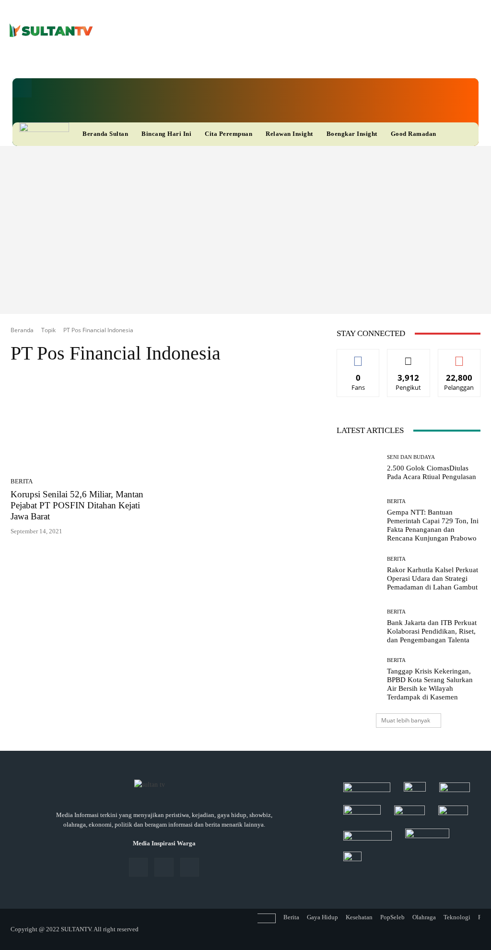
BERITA (22, 481)
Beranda (22, 330)
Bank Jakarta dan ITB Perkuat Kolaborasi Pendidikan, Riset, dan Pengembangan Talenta (432, 631)
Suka (358, 356)
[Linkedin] (201, 60)
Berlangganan (461, 356)
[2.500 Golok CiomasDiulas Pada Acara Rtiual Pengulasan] (358, 467)
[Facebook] (186, 60)
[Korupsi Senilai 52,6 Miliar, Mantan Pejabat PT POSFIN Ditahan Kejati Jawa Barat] (85, 424)
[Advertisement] (245, 218)
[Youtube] (231, 60)
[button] (22, 87)
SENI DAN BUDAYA (411, 457)
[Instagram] (163, 867)
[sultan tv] (164, 785)
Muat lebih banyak (405, 720)
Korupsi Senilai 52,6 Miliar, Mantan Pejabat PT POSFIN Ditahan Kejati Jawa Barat (77, 505)
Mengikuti (408, 356)
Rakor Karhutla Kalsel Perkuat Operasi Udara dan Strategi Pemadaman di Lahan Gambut (432, 578)
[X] (216, 60)
